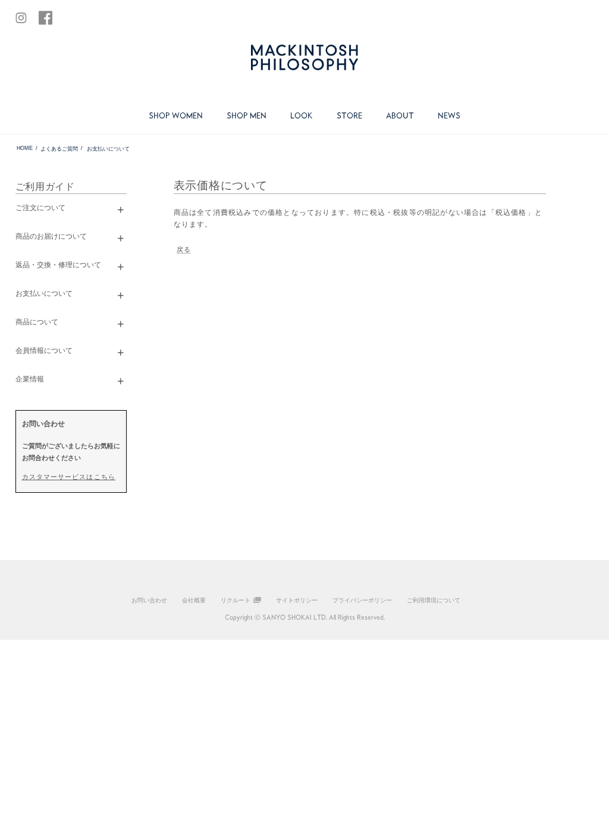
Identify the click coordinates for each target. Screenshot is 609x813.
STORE (349, 115)
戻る (184, 249)
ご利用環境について (433, 600)
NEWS (449, 115)
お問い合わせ (149, 600)
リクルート (235, 600)
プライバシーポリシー (362, 600)
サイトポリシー (297, 600)
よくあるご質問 (58, 149)
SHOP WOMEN (176, 115)
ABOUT (400, 115)
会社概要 (194, 600)
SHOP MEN (246, 115)
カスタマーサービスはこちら (68, 476)
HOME (24, 148)
